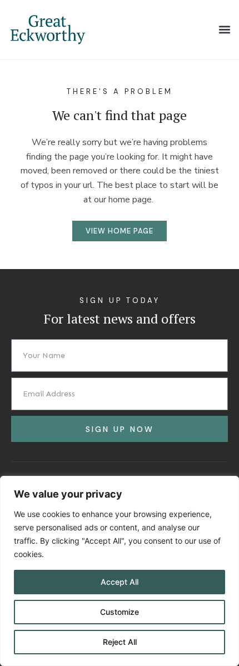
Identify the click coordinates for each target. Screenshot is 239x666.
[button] (224, 30)
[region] (119, 571)
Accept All (119, 582)
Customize (119, 612)
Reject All (120, 642)
